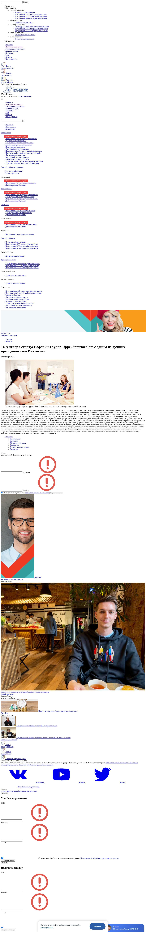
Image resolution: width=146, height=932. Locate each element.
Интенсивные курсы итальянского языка (21, 224)
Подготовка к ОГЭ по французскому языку (31, 29)
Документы (14, 445)
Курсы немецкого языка (24, 22)
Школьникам (10, 127)
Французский (6, 189)
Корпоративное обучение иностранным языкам (23, 291)
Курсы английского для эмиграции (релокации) (24, 161)
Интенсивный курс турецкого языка (19, 234)
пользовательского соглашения (37, 493)
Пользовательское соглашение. (118, 763)
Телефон (4, 823)
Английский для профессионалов (18, 145)
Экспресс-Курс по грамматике (17, 149)
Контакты (9, 53)
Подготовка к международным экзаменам (31, 18)
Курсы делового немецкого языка (18, 213)
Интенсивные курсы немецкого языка (20, 211)
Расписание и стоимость (15, 49)
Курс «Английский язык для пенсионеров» (22, 163)
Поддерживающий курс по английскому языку (23, 151)
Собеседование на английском (17, 159)
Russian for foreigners (13, 295)
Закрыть (5, 793)
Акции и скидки (11, 51)
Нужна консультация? (9, 791)
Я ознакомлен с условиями (26, 493)
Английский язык (8, 238)
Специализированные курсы (16, 297)
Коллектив (14, 441)
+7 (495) (9, 96)
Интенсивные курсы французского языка (21, 195)
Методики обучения (18, 443)
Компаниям (9, 129)
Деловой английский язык (15, 141)
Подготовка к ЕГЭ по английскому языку (31, 16)
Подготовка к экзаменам (15, 147)
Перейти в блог (7, 694)
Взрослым (9, 125)
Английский (6, 133)
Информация (15, 439)
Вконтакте (39, 782)
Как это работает (46, 927)
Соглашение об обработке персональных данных (99, 858)
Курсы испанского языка (24, 39)
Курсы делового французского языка (19, 197)
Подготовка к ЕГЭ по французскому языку (31, 31)
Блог (7, 55)
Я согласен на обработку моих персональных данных (59, 858)
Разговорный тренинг (14, 171)
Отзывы (8, 57)
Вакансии (14, 449)
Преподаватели (11, 59)
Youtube (81, 782)
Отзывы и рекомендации (19, 447)
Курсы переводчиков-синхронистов (19, 143)
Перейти (4, 713)
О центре (9, 45)
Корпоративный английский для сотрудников (23, 293)
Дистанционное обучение (15, 155)
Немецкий (5, 205)
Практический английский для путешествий (22, 153)
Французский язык (8, 260)
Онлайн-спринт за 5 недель (16, 137)
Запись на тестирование (27, 791)
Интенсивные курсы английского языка (21, 139)
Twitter (122, 782)
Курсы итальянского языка (25, 35)
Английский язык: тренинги (12, 167)
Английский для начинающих (17, 157)
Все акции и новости (9, 740)
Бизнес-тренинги (12, 173)
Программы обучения (13, 47)
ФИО (3, 803)
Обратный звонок (25, 96)
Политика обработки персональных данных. (36, 765)
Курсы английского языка (25, 12)
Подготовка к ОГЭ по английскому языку (31, 14)
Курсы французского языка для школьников (32, 27)
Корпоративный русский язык (17, 299)
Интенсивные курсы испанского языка (20, 183)
